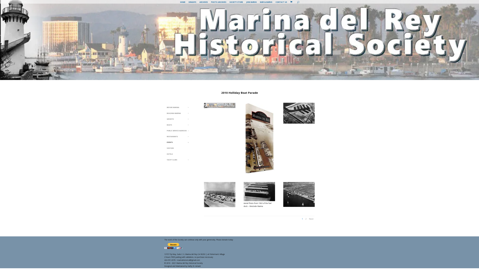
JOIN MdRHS (251, 2)
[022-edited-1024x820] (219, 206)
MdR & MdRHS (266, 2)
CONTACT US (281, 2)
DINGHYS (192, 2)
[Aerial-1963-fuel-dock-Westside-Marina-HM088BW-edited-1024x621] (259, 200)
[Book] (259, 173)
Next (311, 219)
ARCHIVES (203, 2)
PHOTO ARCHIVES (218, 2)
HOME (182, 2)
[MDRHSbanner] (219, 107)
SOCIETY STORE (236, 2)
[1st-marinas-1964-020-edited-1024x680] (299, 123)
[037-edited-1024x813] (299, 206)
